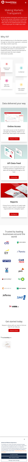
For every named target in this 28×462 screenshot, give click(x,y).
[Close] (24, 439)
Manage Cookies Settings (14, 460)
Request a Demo (14, 330)
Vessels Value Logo (14, 2)
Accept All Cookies (14, 454)
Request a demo (14, 125)
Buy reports (14, 200)
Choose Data (14, 162)
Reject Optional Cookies (14, 457)
